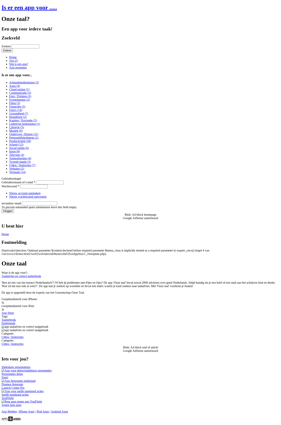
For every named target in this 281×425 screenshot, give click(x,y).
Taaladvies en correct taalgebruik (21, 276)
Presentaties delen (12, 374)
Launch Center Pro (13, 387)
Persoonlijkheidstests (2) (23, 137)
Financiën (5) (17, 106)
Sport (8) (14, 151)
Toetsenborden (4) (20, 158)
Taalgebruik (9, 319)
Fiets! (5, 377)
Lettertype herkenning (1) (24, 123)
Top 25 (13, 60)
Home (13, 57)
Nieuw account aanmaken (25, 193)
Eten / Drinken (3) (20, 96)
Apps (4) (14, 86)
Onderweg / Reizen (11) (23, 134)
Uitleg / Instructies (13, 337)
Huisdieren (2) (18, 117)
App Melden (9, 411)
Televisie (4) (16, 154)
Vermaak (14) (17, 172)
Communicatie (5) (20, 92)
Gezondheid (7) (18, 113)
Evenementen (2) (19, 99)
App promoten (18, 67)
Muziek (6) (16, 130)
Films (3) (14, 103)
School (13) (16, 144)
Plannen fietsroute (12, 384)
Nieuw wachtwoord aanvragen (27, 196)
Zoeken (6, 46)
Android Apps (59, 411)
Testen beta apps (11, 405)
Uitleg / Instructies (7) (22, 165)
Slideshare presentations (16, 367)
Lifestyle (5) (16, 127)
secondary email (12, 203)
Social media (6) (19, 148)
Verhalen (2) (16, 168)
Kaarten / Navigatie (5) (23, 120)
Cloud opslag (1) (19, 89)
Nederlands (8, 323)
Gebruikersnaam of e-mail (18, 182)
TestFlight (8, 398)
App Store (8, 312)
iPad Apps (43, 411)
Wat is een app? (18, 64)
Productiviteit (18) (20, 141)
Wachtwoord (10, 186)
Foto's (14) (15, 110)
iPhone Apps (26, 411)
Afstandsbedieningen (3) (24, 82)
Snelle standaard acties (15, 394)
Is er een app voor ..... (29, 7)
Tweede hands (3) (20, 161)
